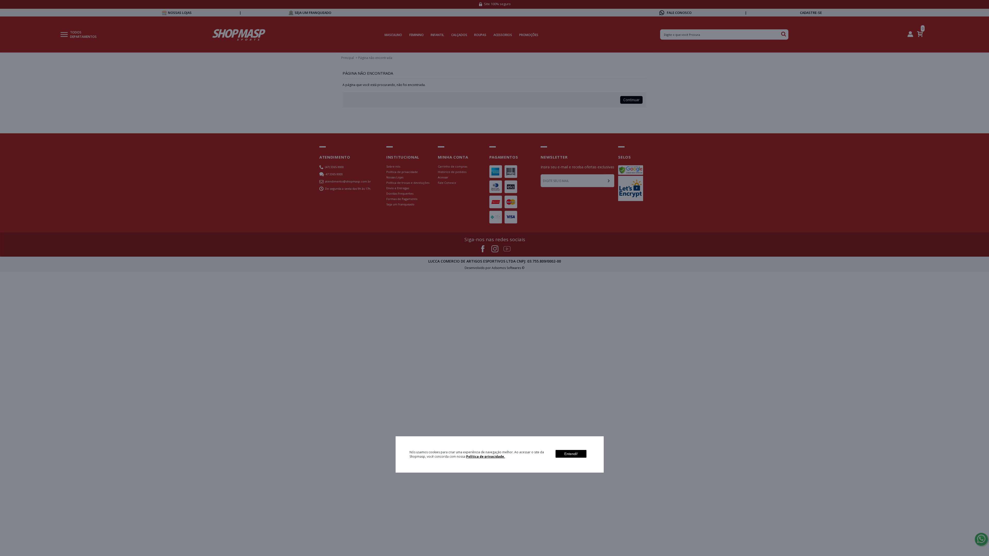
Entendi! (571, 454)
